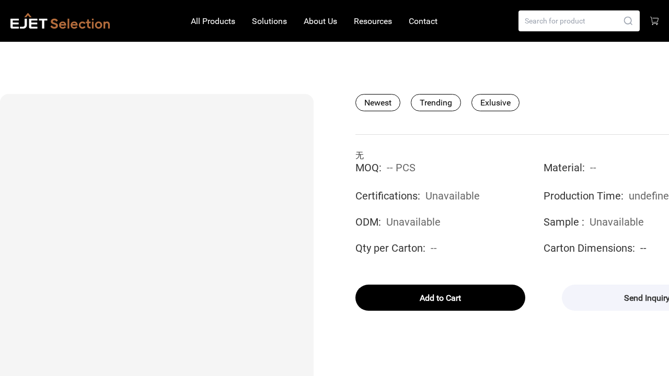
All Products (213, 21)
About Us (320, 21)
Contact (423, 21)
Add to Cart (440, 298)
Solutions (269, 21)
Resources (373, 21)
